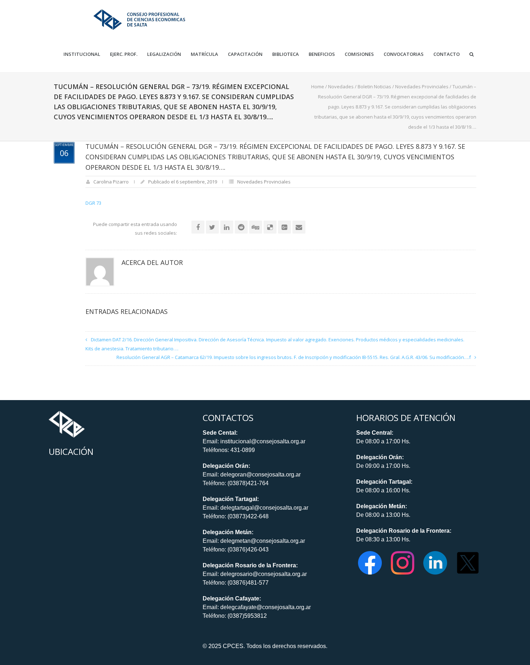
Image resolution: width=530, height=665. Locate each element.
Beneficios (322, 54)
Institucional (81, 54)
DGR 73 (93, 203)
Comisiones (359, 54)
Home (317, 86)
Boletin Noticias (374, 86)
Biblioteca (285, 54)
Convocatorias (404, 54)
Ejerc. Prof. (123, 54)
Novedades (341, 86)
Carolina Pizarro (111, 181)
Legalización (164, 54)
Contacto (446, 54)
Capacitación (245, 54)
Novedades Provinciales (422, 86)
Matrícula (204, 54)
